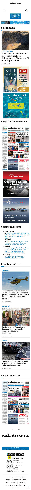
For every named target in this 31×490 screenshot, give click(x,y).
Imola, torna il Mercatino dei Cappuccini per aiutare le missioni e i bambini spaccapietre (14, 330)
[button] (24, 9)
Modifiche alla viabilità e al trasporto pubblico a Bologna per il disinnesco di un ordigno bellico (15, 57)
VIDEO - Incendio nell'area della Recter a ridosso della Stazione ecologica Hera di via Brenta (16, 243)
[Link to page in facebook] (12, 430)
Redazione (10, 477)
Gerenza (14, 482)
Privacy (8, 479)
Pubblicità (22, 482)
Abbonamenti (20, 477)
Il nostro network (17, 458)
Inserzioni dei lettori (12, 485)
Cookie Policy (17, 479)
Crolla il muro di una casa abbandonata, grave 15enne (14, 257)
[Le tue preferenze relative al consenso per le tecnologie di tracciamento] (28, 487)
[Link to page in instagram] (19, 430)
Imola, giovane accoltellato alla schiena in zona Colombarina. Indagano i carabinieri (15, 363)
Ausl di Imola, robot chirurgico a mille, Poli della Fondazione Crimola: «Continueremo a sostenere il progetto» (17, 235)
